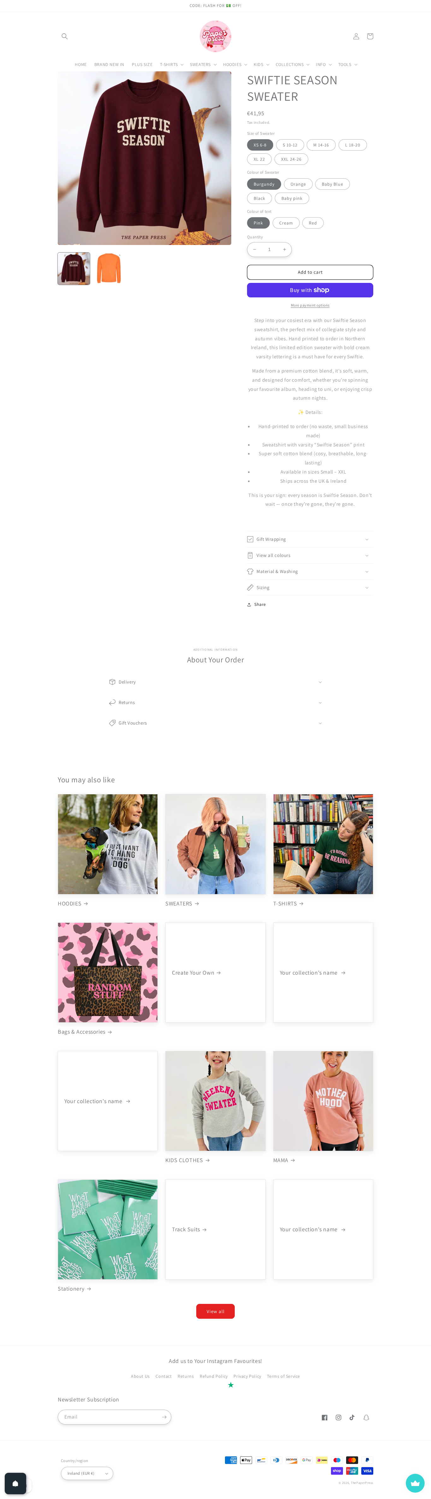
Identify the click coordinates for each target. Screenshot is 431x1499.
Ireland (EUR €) (81, 1473)
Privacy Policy (247, 1376)
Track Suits (186, 1229)
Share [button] (260, 604)
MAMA (280, 1160)
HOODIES (69, 903)
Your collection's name (309, 972)
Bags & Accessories (81, 1031)
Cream (286, 223)
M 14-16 (321, 145)
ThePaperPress (362, 1483)
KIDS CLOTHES (184, 1160)
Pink (258, 223)
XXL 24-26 (291, 159)
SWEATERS (178, 903)
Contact (164, 1376)
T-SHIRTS (285, 903)
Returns (186, 1376)
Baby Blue (332, 184)
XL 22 (259, 159)
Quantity (255, 237)
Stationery (71, 1288)
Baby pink (292, 198)
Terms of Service (283, 1376)
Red (313, 223)
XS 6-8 (260, 145)
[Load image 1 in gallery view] (74, 269)
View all (216, 1311)
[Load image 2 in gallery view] (109, 269)
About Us (140, 1376)
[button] (65, 36)
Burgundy (264, 184)
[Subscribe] (164, 1417)
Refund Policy (214, 1376)
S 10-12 (290, 145)
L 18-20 (352, 145)
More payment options (310, 305)
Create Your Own (193, 972)
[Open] (15, 1483)
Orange (298, 184)
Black (259, 198)
